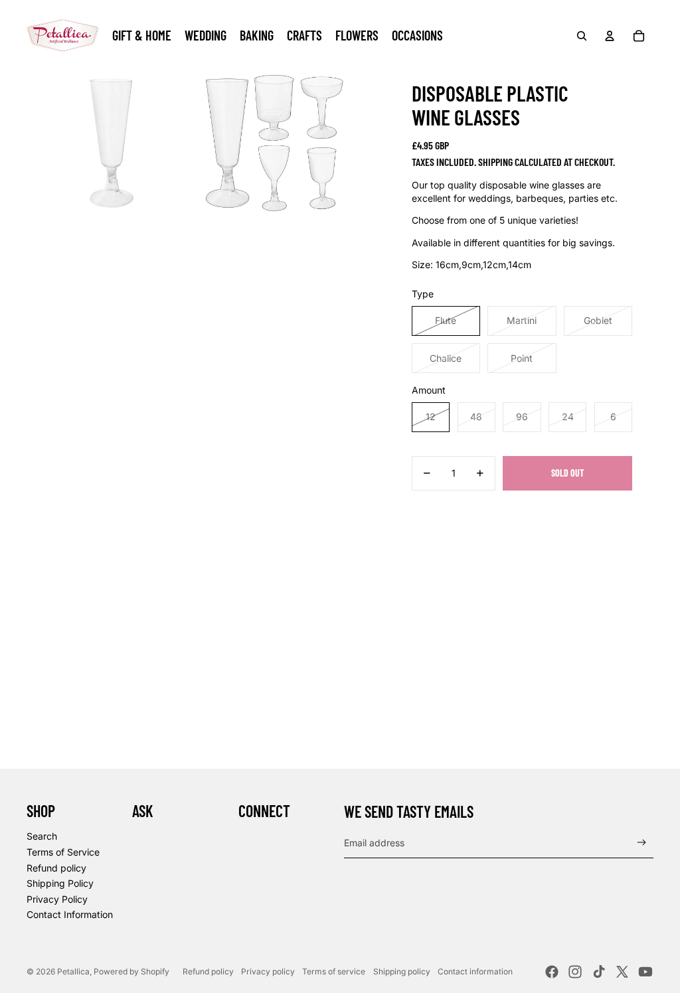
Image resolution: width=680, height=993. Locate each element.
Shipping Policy (60, 883)
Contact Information (70, 914)
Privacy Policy (57, 899)
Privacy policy (268, 971)
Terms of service (333, 971)
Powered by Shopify (131, 971)
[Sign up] (641, 842)
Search (42, 836)
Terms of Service (63, 852)
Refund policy (56, 868)
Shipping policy (401, 971)
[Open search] (581, 35)
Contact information (475, 971)
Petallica (73, 971)
